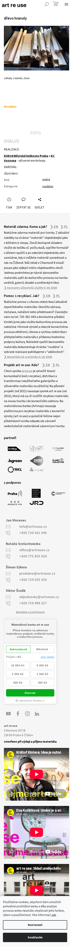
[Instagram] (27, 713)
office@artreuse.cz (34, 550)
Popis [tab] (35, 133)
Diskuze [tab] (11, 141)
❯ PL (64, 227)
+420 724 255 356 (33, 579)
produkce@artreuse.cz (37, 573)
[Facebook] (17, 713)
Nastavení (35, 925)
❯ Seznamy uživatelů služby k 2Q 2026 (30, 288)
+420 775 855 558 (33, 556)
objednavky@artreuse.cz (39, 597)
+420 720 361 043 (33, 532)
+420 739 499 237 (33, 603)
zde (53, 915)
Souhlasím (35, 937)
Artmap (27, 371)
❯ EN (54, 227)
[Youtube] (8, 713)
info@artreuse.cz (33, 526)
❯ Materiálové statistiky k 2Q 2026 (28, 357)
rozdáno (47, 186)
